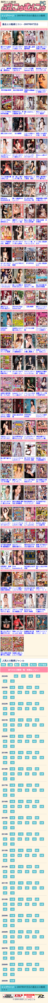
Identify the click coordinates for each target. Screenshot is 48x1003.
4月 (30, 676)
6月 (16, 676)
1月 (12, 681)
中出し (24, 664)
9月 (37, 687)
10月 (29, 687)
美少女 (33, 664)
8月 (5, 692)
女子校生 (42, 664)
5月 (23, 676)
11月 (21, 687)
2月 (5, 681)
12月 (12, 687)
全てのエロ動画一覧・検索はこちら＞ (24, 669)
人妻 (10, 664)
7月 (12, 692)
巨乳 (3, 664)
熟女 (17, 664)
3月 (38, 676)
